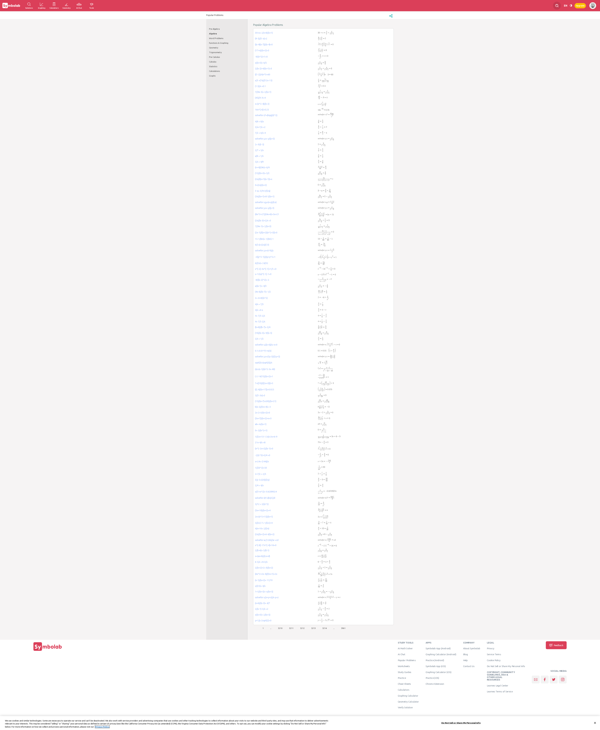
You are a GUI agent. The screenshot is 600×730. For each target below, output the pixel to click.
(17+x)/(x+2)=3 (262, 50)
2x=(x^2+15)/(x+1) (264, 516)
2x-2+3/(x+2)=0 (262, 412)
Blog (465, 654)
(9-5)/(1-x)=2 (261, 38)
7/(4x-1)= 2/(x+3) (263, 226)
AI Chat (401, 654)
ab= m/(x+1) (260, 424)
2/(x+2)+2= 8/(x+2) (264, 567)
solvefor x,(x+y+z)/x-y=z (267, 597)
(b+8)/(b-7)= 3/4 (262, 327)
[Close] (595, 722)
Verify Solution (405, 707)
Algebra (213, 33)
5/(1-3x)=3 (260, 395)
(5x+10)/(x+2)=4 (262, 510)
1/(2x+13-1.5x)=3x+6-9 (266, 436)
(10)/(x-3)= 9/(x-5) (263, 333)
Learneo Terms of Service (500, 691)
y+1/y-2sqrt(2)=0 (263, 620)
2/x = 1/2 (259, 339)
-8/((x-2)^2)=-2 (262, 280)
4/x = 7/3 (259, 304)
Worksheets (404, 666)
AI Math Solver (405, 648)
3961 (343, 628)
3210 (280, 628)
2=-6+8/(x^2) (261, 298)
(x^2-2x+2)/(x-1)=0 (264, 448)
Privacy (490, 648)
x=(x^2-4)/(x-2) (262, 104)
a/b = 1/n (259, 156)
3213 (313, 628)
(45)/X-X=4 (260, 98)
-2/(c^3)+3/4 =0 (262, 455)
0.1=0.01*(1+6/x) (263, 351)
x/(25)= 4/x (260, 586)
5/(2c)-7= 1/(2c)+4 (263, 523)
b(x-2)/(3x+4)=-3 (263, 407)
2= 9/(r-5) (259, 144)
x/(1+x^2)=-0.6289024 (266, 491)
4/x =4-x (259, 310)
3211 (291, 628)
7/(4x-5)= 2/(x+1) (263, 92)
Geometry (213, 48)
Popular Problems (407, 660)
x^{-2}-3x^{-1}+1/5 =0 (265, 269)
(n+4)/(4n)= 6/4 (262, 167)
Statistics (213, 66)
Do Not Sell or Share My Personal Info (506, 666)
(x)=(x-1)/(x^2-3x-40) (265, 369)
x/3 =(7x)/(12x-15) (263, 80)
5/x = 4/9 (259, 162)
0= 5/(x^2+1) (261, 430)
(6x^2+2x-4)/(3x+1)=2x (266, 574)
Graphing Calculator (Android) (441, 654)
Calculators (404, 690)
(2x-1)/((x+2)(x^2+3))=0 (266, 232)
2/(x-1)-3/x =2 (261, 609)
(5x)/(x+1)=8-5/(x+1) (264, 196)
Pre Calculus (214, 57)
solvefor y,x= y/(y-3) (264, 208)
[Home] (47, 651)
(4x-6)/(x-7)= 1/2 (263, 292)
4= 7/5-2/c (260, 316)
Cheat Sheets (404, 684)
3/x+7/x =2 (260, 127)
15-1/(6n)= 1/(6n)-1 (264, 239)
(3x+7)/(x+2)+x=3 (263, 418)
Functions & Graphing (218, 43)
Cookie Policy (493, 660)
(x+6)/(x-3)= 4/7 (262, 603)
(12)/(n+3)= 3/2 (262, 173)
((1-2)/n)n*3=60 (262, 74)
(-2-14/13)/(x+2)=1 (264, 376)
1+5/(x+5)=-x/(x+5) (264, 591)
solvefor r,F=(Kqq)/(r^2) (266, 115)
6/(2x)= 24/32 (261, 263)
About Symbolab (471, 648)
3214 (324, 628)
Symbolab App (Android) (438, 648)
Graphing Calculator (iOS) (439, 672)
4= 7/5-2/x (260, 321)
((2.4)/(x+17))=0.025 (264, 389)
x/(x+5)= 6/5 (261, 63)
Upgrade (580, 5)
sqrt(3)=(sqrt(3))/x (263, 362)
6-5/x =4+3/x (261, 562)
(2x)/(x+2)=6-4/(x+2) (264, 534)
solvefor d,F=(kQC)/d (265, 498)
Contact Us (469, 666)
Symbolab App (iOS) (436, 666)
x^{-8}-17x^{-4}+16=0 (265, 545)
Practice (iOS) (432, 678)
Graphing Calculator (408, 695)
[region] (300, 723)
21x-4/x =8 (260, 442)
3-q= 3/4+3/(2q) (262, 191)
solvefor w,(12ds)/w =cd (266, 540)
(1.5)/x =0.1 (260, 86)
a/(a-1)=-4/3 (261, 286)
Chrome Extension (435, 684)
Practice (402, 678)
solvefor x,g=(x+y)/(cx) (266, 202)
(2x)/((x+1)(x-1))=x (263, 179)
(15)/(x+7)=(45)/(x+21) (265, 401)
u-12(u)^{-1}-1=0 (263, 274)
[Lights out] (571, 5)
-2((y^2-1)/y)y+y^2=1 (265, 257)
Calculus (212, 62)
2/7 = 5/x (259, 150)
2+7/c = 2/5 (260, 474)
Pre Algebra (214, 29)
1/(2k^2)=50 (261, 468)
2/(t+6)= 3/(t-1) (262, 550)
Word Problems (216, 38)
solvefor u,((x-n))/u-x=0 (266, 344)
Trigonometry (215, 52)
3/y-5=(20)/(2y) (262, 480)
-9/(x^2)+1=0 (261, 56)
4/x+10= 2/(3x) (262, 528)
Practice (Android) (435, 660)
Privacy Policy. (102, 727)
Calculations (214, 71)
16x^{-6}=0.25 (262, 109)
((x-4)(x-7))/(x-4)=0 (264, 44)
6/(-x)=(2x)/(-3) (262, 244)
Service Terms (494, 654)
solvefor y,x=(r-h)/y (264, 250)
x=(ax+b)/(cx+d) (262, 556)
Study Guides (404, 672)
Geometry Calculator (408, 701)
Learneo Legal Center (497, 685)
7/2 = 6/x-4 (260, 133)
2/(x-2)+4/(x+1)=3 (263, 68)
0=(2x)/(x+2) (261, 185)
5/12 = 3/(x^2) (262, 504)
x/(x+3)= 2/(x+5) (262, 614)
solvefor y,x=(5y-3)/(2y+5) (267, 356)
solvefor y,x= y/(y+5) (265, 138)
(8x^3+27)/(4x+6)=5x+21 (267, 214)
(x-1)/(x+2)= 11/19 (263, 580)
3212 (302, 628)
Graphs (212, 76)
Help (465, 660)
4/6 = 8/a (259, 121)
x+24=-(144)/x (262, 461)
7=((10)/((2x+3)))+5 (264, 383)
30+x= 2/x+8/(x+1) (264, 33)
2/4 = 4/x (259, 485)
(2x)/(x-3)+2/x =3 (263, 220)
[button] (390, 17)
